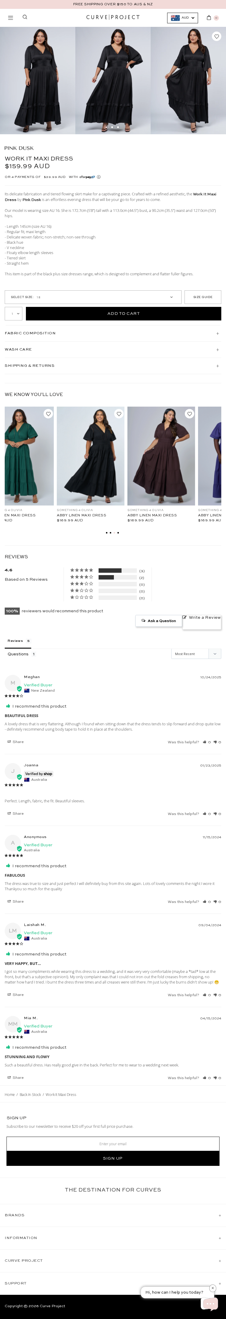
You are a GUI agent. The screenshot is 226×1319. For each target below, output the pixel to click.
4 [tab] (118, 533)
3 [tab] (118, 127)
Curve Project (52, 1306)
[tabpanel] (37, 80)
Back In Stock (30, 1094)
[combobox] (182, 18)
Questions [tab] (18, 654)
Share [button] (18, 742)
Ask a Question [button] (162, 621)
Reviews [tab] (15, 641)
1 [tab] (106, 127)
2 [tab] (112, 127)
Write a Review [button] (205, 618)
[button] (207, 741)
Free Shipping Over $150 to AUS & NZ (113, 4)
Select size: (22, 297)
